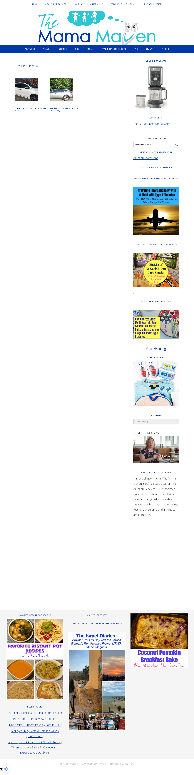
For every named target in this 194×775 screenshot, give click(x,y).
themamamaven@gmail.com (152, 124)
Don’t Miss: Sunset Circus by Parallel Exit (34, 725)
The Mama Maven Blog (97, 26)
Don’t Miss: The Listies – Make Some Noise (35, 713)
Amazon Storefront (145, 158)
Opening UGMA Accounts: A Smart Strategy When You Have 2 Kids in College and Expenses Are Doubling (35, 747)
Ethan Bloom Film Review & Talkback (34, 719)
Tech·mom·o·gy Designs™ (121, 764)
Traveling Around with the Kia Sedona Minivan (30, 109)
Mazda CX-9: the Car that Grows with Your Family (65, 109)
